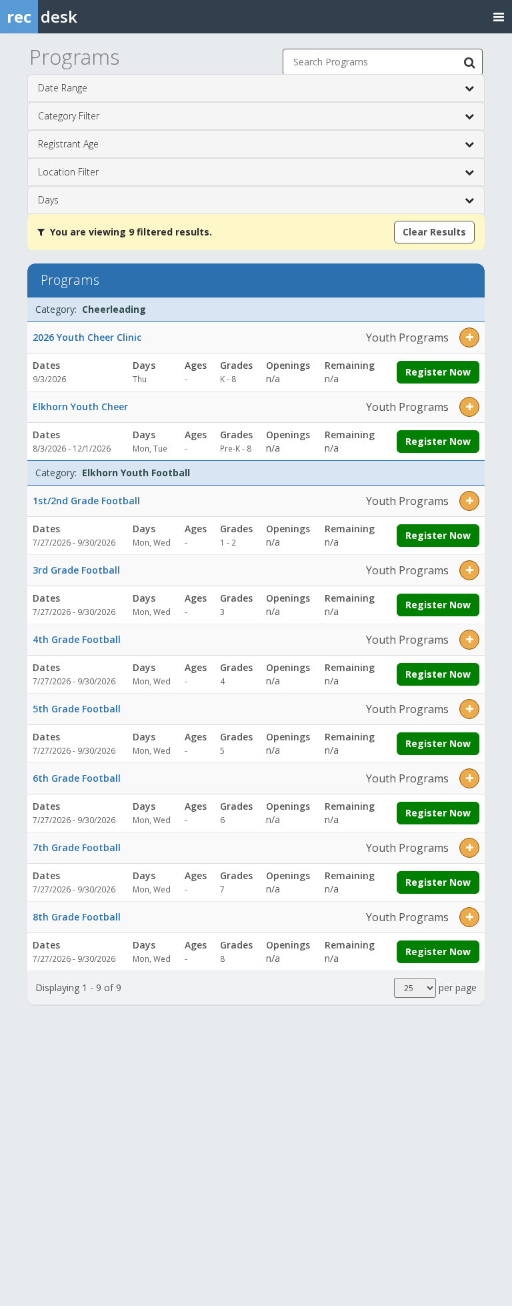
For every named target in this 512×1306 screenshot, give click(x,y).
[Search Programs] (469, 62)
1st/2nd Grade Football (86, 500)
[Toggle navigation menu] (498, 16)
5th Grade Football (77, 708)
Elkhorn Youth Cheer (80, 406)
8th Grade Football (77, 916)
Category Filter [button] (68, 115)
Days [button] (48, 199)
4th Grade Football (77, 639)
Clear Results (434, 231)
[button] (469, 338)
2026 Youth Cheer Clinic (87, 337)
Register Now (438, 372)
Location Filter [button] (68, 171)
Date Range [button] (62, 87)
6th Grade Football (77, 778)
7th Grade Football (77, 847)
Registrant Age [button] (68, 143)
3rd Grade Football (76, 570)
